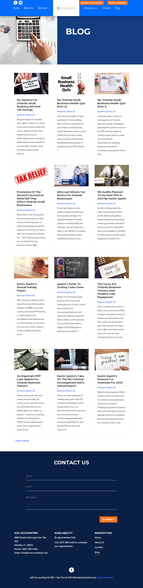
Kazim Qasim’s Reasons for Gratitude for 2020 (110, 379)
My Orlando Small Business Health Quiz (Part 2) (71, 103)
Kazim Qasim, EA (27, 115)
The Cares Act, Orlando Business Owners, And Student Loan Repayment (109, 291)
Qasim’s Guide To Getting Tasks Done (70, 286)
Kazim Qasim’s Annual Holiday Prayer (27, 287)
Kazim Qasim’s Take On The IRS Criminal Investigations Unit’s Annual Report (70, 381)
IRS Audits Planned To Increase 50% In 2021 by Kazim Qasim (111, 195)
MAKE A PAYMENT (117, 3)
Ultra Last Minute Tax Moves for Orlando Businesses (71, 195)
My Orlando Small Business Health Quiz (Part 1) (111, 103)
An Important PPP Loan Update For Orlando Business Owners (29, 381)
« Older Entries (21, 440)
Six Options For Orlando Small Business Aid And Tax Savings (28, 104)
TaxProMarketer (105, 577)
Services (42, 8)
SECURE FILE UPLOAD (92, 3)
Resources (89, 8)
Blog (117, 8)
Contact (107, 8)
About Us (28, 8)
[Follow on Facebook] (15, 3)
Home (16, 8)
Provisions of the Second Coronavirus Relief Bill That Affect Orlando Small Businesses (31, 198)
